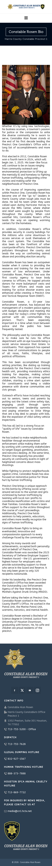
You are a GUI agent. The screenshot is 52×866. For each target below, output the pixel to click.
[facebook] (14, 690)
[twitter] (22, 690)
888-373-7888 (17, 773)
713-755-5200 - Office (22, 729)
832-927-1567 (17, 758)
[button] (26, 18)
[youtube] (29, 690)
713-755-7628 (17, 744)
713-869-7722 (17, 792)
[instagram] (37, 690)
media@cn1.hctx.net (20, 811)
